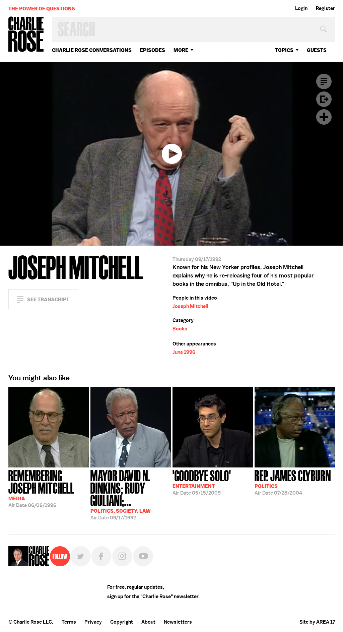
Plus (324, 117)
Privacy (93, 622)
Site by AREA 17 (317, 622)
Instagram (122, 556)
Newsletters (178, 622)
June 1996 (184, 352)
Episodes (152, 50)
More (181, 50)
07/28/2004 (293, 481)
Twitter (81, 556)
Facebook (101, 556)
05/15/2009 (202, 481)
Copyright (121, 622)
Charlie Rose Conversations (92, 50)
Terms (69, 622)
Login (301, 8)
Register (325, 8)
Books (180, 328)
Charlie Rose (26, 34)
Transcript (324, 81)
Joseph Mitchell (190, 306)
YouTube (143, 556)
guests (317, 50)
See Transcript (48, 299)
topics (284, 50)
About (148, 622)
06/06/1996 (41, 488)
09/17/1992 (120, 494)
